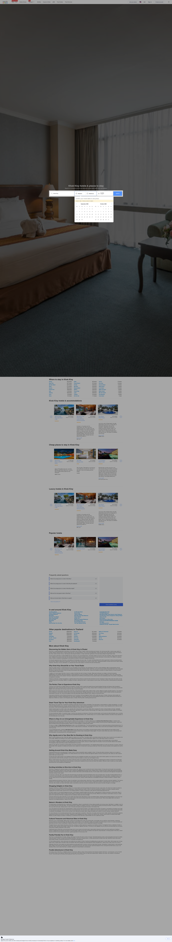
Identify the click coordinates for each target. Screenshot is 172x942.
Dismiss (168, 938)
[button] (76, 204)
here (74, 940)
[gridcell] (79, 209)
